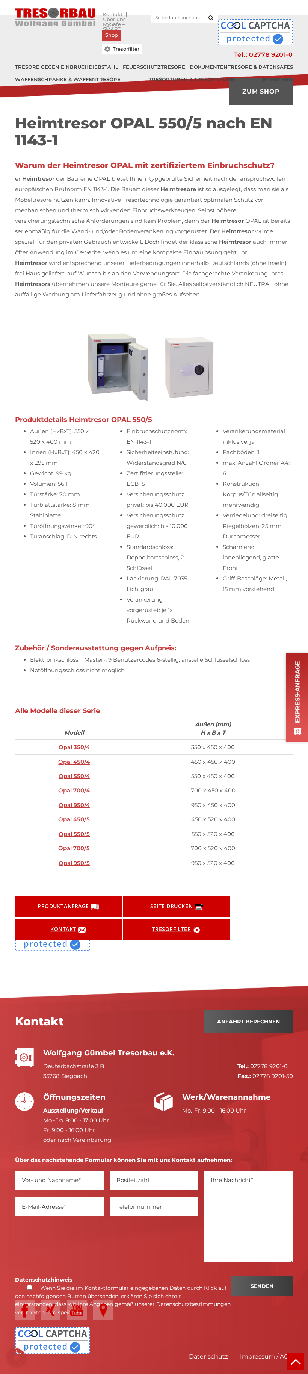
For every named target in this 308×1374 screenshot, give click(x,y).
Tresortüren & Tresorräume (191, 79)
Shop (111, 35)
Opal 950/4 (74, 805)
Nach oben (295, 1361)
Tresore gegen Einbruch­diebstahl (66, 67)
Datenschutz (208, 1357)
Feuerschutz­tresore (154, 67)
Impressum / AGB (266, 1357)
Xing (50, 1310)
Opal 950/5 (74, 862)
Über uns (114, 19)
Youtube (77, 1310)
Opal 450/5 (74, 819)
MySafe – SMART (114, 24)
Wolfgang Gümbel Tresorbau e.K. (55, 17)
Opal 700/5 (74, 848)
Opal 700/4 (74, 790)
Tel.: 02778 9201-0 (263, 54)
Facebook (25, 1310)
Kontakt (112, 14)
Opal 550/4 (74, 776)
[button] (16, 1357)
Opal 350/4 (74, 747)
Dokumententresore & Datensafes (241, 67)
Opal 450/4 (74, 761)
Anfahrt (103, 1310)
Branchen (278, 79)
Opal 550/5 (74, 833)
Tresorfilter (126, 49)
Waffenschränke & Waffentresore (68, 79)
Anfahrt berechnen (248, 1021)
